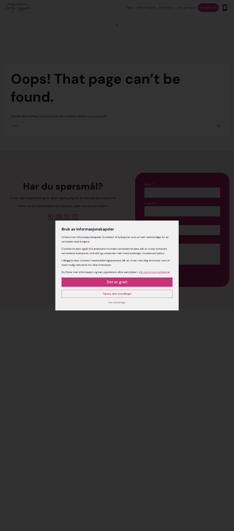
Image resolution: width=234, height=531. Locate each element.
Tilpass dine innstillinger (117, 294)
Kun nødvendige (117, 302)
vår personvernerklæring (154, 272)
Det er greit (117, 282)
